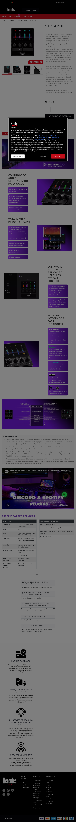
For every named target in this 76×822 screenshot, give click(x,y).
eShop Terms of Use (43, 136)
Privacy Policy (54, 136)
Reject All (43, 156)
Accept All (58, 156)
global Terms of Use (39, 139)
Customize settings (18, 156)
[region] (38, 140)
